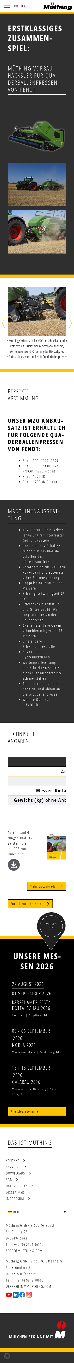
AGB (9, 1179)
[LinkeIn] (16, 1295)
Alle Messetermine (25, 1111)
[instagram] (29, 1295)
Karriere (13, 1166)
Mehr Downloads (43, 886)
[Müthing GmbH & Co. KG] (57, 6)
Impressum (15, 1198)
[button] (3, 323)
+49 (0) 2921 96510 (29, 1244)
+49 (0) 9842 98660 (29, 1280)
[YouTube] (9, 1295)
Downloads (15, 1173)
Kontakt (12, 1160)
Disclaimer (15, 1192)
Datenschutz (16, 1186)
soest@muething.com (24, 1250)
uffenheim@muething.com (29, 1286)
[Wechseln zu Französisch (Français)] (23, 5)
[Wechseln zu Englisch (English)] (16, 5)
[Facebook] (22, 1295)
